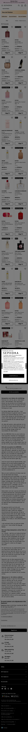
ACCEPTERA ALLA (13, 375)
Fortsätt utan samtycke (7, 350)
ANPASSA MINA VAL (13, 380)
